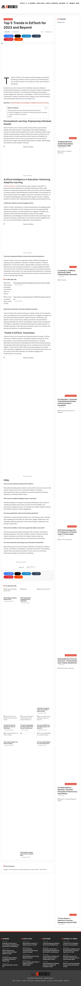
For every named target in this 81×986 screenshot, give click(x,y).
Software (62, 3)
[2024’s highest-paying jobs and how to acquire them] (27, 791)
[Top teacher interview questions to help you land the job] (11, 720)
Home (13, 980)
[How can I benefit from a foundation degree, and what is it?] (44, 720)
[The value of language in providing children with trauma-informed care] (27, 720)
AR (32, 267)
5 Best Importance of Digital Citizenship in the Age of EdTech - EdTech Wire (27, 869)
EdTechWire (7, 31)
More (77, 3)
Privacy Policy (30, 980)
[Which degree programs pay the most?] (11, 592)
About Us (18, 980)
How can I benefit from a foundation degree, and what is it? (43, 726)
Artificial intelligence (10, 186)
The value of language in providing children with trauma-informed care (26, 726)
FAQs (10, 116)
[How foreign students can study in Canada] (11, 736)
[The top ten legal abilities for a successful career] (44, 736)
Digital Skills (40, 3)
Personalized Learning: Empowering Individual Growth (24, 110)
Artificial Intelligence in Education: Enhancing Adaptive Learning (28, 112)
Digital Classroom (52, 3)
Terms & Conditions (58, 980)
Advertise (66, 980)
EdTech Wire (40, 978)
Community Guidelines (40, 980)
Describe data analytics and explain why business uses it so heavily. (32, 283)
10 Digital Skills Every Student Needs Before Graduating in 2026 (65, 143)
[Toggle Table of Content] (45, 108)
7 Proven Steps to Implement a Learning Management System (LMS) (67, 920)
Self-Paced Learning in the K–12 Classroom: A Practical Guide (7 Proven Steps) (67, 532)
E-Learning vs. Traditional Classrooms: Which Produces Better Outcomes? (67, 272)
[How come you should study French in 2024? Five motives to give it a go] (8, 300)
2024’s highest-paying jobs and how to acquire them (26, 854)
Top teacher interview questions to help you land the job (9, 726)
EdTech (22, 3)
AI (26, 3)
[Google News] (31, 567)
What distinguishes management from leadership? (25, 599)
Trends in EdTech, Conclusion (18, 114)
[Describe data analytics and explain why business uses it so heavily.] (8, 288)
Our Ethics (49, 980)
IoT (67, 3)
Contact (24, 980)
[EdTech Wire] (9, 7)
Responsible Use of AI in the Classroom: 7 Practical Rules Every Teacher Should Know (67, 661)
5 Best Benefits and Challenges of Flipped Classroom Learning (30, 103)
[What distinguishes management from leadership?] (27, 592)
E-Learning (31, 3)
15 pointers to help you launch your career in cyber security (43, 710)
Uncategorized (8, 19)
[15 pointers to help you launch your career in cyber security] (44, 647)
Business (72, 3)
